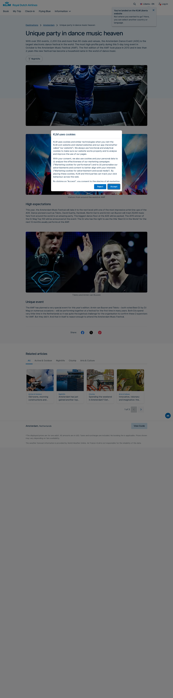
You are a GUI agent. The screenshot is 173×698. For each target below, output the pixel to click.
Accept (113, 186)
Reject (100, 186)
